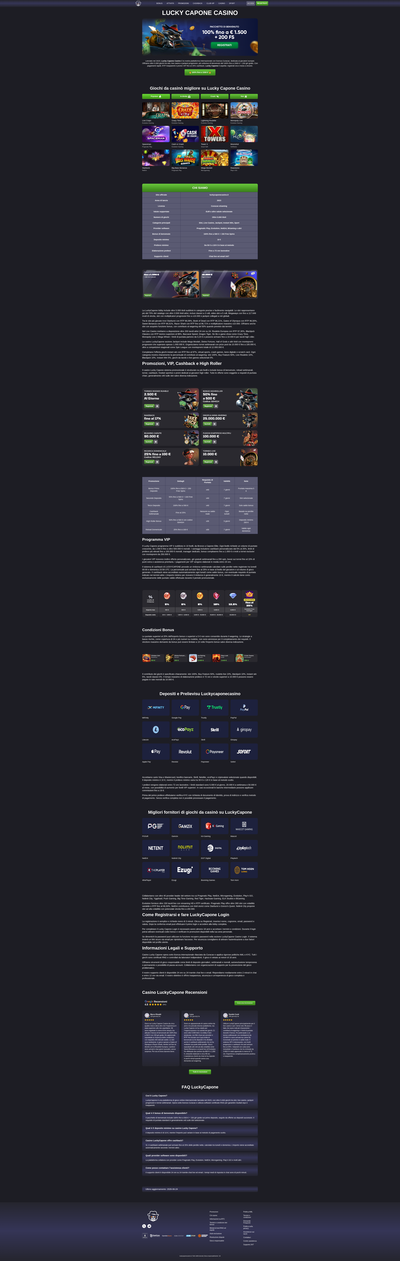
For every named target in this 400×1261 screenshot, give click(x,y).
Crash (213, 96)
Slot (242, 96)
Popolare (154, 96)
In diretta (183, 96)
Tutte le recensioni (200, 1072)
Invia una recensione (245, 1003)
